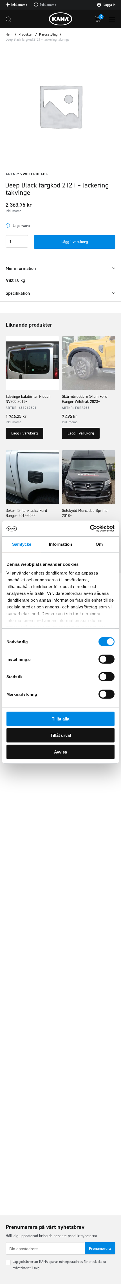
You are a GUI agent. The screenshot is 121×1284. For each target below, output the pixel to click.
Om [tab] (99, 543)
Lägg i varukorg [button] (24, 433)
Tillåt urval (60, 735)
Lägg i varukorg (74, 241)
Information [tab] (60, 543)
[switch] (106, 658)
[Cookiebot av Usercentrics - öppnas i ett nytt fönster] (90, 528)
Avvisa (60, 751)
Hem (9, 34)
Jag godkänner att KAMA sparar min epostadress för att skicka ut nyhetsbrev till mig (59, 1264)
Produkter (26, 34)
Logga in (109, 5)
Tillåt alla (60, 718)
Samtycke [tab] (22, 543)
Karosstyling (48, 34)
